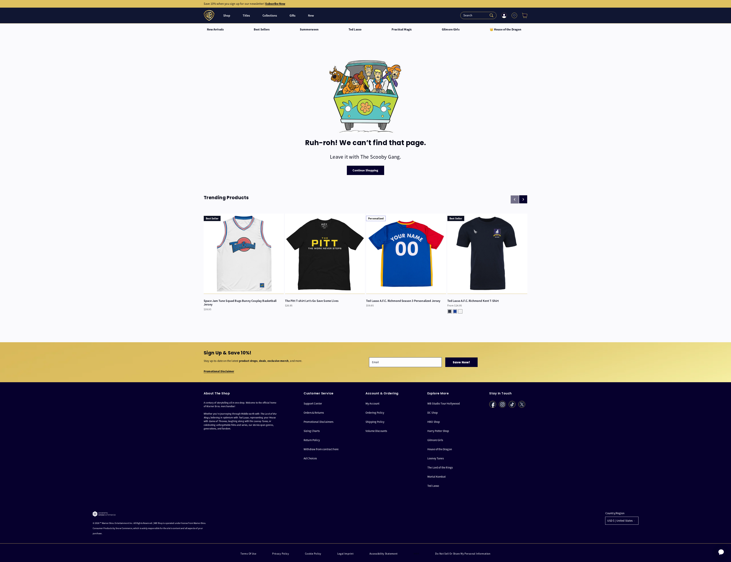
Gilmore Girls (451, 29)
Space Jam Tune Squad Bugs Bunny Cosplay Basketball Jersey (240, 302)
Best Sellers (262, 29)
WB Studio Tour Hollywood (443, 403)
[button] (523, 15)
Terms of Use (248, 553)
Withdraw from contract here (321, 449)
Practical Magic (402, 29)
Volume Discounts (376, 431)
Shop (226, 16)
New (311, 16)
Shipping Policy (375, 422)
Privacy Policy (280, 553)
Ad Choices (310, 458)
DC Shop (432, 412)
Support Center (313, 403)
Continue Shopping (365, 170)
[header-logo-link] (209, 15)
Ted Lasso (355, 29)
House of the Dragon (439, 449)
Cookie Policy (313, 553)
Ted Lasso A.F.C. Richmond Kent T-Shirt (473, 301)
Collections (270, 16)
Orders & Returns (314, 412)
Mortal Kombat (436, 476)
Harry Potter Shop (438, 431)
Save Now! (461, 362)
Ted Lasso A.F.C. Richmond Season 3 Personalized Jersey (403, 301)
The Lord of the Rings (440, 467)
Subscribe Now (275, 4)
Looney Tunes (435, 458)
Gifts (292, 16)
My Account (373, 403)
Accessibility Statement (383, 553)
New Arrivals (215, 29)
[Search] (478, 15)
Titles (246, 16)
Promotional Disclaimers (318, 422)
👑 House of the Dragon (505, 29)
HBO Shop (433, 422)
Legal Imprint (345, 553)
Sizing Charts (312, 431)
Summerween (309, 29)
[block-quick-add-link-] (244, 254)
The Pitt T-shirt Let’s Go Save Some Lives (312, 301)
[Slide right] (523, 199)
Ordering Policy (375, 412)
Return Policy (312, 440)
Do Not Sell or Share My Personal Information (462, 553)
